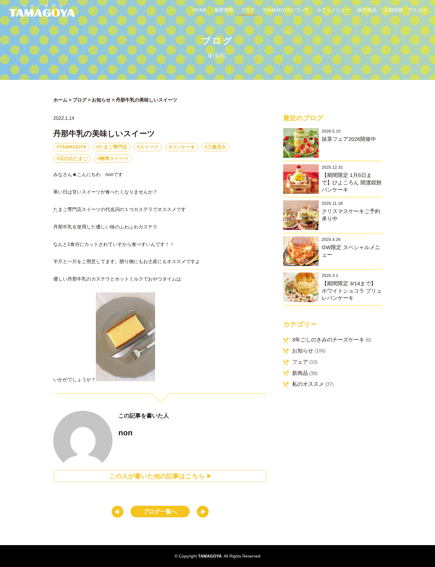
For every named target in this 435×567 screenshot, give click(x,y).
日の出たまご (73, 158)
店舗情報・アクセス (405, 10)
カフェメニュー (333, 10)
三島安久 (216, 146)
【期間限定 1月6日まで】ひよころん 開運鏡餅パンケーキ (352, 182)
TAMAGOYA (72, 146)
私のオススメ (308, 384)
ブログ (248, 10)
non (125, 433)
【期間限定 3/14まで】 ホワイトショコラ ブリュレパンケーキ (352, 291)
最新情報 (223, 10)
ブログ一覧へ (160, 511)
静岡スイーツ (114, 158)
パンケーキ (183, 146)
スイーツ (149, 146)
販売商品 (366, 10)
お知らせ (302, 351)
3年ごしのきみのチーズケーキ (328, 340)
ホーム (60, 99)
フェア (300, 362)
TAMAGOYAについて (286, 10)
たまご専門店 (113, 146)
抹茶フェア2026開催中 (349, 139)
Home (200, 10)
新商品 (300, 373)
